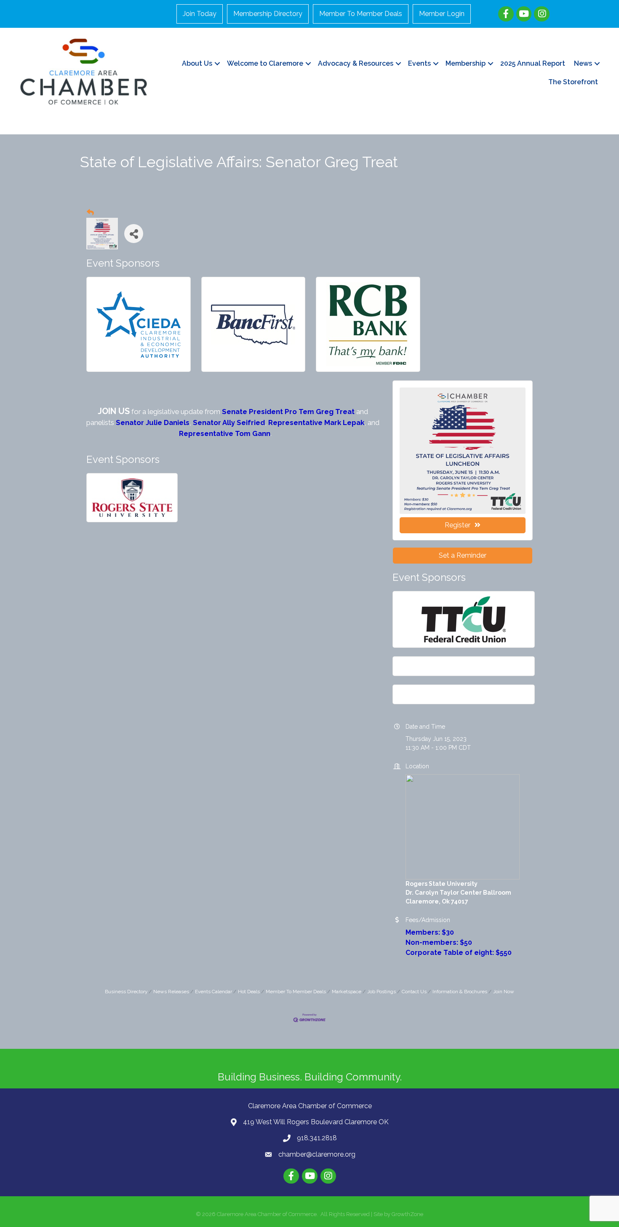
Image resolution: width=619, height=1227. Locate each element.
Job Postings (381, 991)
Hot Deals (249, 991)
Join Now (503, 991)
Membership (466, 63)
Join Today (199, 14)
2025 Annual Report (532, 63)
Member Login (441, 14)
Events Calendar (213, 991)
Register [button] (457, 525)
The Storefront (573, 82)
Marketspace (346, 991)
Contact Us (414, 991)
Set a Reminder (462, 555)
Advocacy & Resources (355, 63)
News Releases (171, 991)
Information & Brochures (459, 991)
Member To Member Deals (360, 14)
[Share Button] (133, 233)
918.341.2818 (317, 1138)
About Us (197, 63)
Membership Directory (267, 14)
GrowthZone (407, 1214)
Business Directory (126, 991)
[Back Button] (90, 212)
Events (419, 63)
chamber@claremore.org (316, 1154)
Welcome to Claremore (265, 63)
